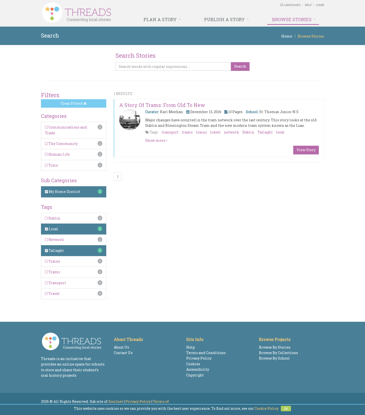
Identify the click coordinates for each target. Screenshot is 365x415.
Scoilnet (115, 401)
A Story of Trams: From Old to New (162, 105)
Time (53, 165)
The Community (63, 143)
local (280, 132)
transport (170, 132)
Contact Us (123, 352)
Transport (57, 282)
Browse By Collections (278, 352)
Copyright (195, 375)
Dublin (54, 218)
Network (56, 239)
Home (286, 36)
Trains (54, 261)
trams (187, 132)
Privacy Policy (199, 358)
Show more (155, 140)
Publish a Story (224, 19)
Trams (54, 272)
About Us (121, 347)
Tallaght (56, 250)
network (231, 132)
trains (201, 132)
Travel (54, 293)
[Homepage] (128, 12)
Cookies (193, 364)
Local (53, 229)
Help (308, 5)
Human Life (59, 154)
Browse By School (274, 358)
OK (286, 409)
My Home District (64, 191)
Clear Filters (72, 103)
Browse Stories (292, 19)
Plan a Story (160, 19)
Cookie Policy (267, 408)
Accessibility (197, 369)
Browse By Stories (275, 347)
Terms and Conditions (206, 352)
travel (215, 132)
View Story (306, 149)
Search (240, 66)
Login (320, 5)
